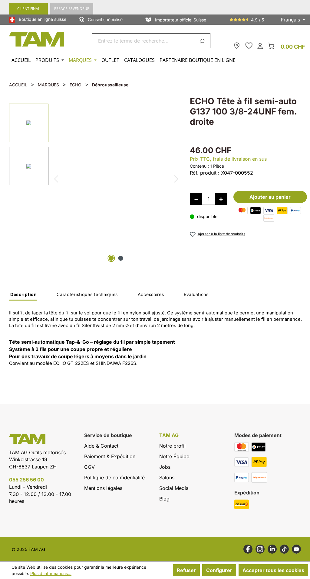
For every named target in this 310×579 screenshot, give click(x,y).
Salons (166, 477)
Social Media (174, 488)
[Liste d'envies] (249, 46)
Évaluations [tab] (196, 294)
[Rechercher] (203, 40)
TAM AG (169, 435)
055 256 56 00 (26, 480)
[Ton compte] (260, 45)
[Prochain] (176, 180)
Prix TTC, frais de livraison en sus (228, 159)
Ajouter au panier (270, 197)
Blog (164, 499)
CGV (89, 467)
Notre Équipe (174, 456)
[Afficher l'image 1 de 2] (111, 258)
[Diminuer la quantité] (196, 199)
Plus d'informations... (50, 573)
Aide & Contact (101, 446)
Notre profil (172, 446)
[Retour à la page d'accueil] (37, 39)
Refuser (186, 570)
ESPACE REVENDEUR (71, 8)
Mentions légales (103, 488)
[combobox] (144, 40)
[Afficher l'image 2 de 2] (120, 258)
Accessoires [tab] (151, 294)
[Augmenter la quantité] (221, 199)
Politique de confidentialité (114, 477)
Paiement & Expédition (109, 456)
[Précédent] (56, 180)
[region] (93, 180)
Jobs (164, 467)
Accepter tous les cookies (273, 570)
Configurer (219, 570)
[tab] (23, 296)
